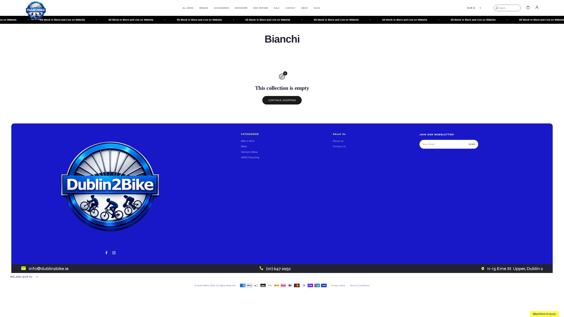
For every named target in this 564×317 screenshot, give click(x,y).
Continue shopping (282, 100)
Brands (203, 8)
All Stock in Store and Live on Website (111, 19)
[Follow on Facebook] (106, 253)
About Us (338, 141)
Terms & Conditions (359, 285)
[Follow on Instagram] (114, 253)
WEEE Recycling (250, 157)
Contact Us (339, 146)
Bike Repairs (260, 8)
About (304, 8)
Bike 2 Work (247, 141)
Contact (290, 8)
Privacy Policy (338, 285)
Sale (276, 8)
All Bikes (188, 8)
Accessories (221, 8)
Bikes (244, 146)
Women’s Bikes (249, 152)
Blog (317, 8)
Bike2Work (241, 8)
